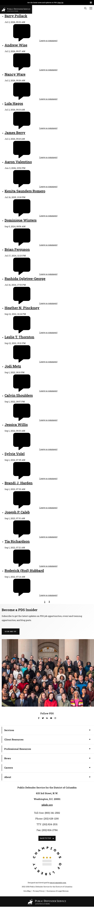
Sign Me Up (10, 631)
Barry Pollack (16, 16)
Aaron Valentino (18, 162)
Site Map (27, 891)
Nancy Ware (15, 74)
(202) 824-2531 (50, 824)
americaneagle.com (58, 883)
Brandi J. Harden (19, 483)
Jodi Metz (13, 366)
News (7, 758)
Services (9, 730)
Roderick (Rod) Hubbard (24, 570)
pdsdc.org (47, 804)
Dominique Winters (21, 220)
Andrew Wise (16, 45)
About (7, 777)
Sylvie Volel (15, 453)
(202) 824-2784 (50, 830)
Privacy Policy (38, 891)
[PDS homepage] (47, 901)
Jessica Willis (16, 424)
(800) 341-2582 (52, 812)
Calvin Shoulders (19, 395)
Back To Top (45, 838)
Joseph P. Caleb (17, 512)
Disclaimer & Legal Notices (58, 891)
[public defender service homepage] (16, 9)
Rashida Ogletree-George (25, 278)
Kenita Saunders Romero (25, 191)
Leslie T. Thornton (19, 337)
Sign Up (60, 2)
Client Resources (13, 739)
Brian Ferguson (17, 249)
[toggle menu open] (91, 8)
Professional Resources (17, 748)
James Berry (15, 132)
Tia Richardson (17, 541)
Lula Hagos (14, 103)
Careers (8, 767)
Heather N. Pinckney (22, 307)
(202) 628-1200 (51, 818)
